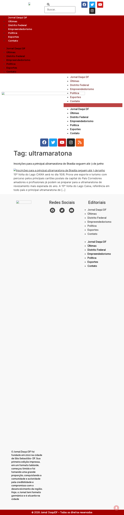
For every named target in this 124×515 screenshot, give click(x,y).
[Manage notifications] (116, 507)
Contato (13, 40)
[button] (62, 44)
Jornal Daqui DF (17, 17)
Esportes (13, 36)
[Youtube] (100, 5)
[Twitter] (92, 5)
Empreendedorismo (20, 29)
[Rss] (80, 142)
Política (12, 33)
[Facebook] (84, 5)
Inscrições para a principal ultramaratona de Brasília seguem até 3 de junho (59, 163)
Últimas (12, 21)
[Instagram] (92, 11)
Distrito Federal (17, 25)
